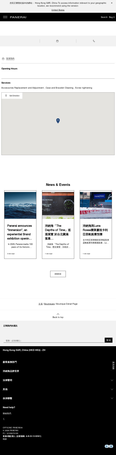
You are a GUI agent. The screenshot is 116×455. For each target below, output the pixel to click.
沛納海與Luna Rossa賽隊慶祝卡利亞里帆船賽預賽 (95, 230)
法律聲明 (7, 380)
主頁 (40, 304)
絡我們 (8, 413)
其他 (5, 389)
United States (58, 10)
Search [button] (104, 17)
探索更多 (58, 274)
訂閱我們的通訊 (10, 325)
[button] (94, 41)
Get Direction (14, 95)
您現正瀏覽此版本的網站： (33, 2)
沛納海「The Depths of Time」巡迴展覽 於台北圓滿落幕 (58, 232)
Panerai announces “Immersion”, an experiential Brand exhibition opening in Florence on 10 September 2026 (19, 233)
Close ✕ (111, 2)
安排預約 (10, 59)
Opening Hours (9, 68)
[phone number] (58, 419)
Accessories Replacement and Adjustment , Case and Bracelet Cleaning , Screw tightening (46, 88)
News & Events (58, 184)
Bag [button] (112, 17)
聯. (7, 413)
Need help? (9, 407)
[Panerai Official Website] (18, 17)
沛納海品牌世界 (11, 371)
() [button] (24, 350)
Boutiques (49, 304)
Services (5, 82)
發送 (108, 340)
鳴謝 (5, 439)
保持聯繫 (7, 398)
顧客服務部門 (10, 361)
